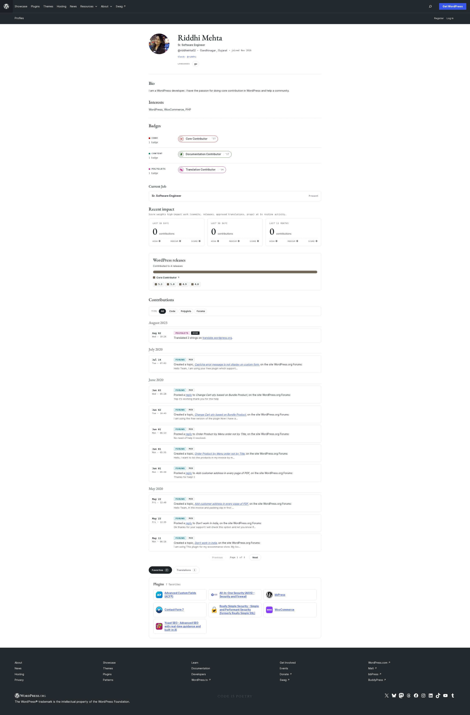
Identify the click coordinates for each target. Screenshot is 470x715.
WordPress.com (379, 662)
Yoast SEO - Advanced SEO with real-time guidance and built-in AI (182, 626)
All (162, 311)
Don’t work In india (206, 542)
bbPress (280, 594)
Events (284, 668)
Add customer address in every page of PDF (221, 503)
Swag (285, 679)
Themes (108, 668)
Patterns (108, 679)
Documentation (200, 668)
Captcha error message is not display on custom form (227, 364)
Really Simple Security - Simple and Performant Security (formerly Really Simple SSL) (239, 610)
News (18, 668)
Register (439, 18)
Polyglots (186, 311)
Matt (372, 668)
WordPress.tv (201, 679)
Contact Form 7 (174, 609)
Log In (450, 18)
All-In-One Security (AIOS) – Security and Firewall (237, 594)
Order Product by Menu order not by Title (220, 453)
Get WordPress (453, 6)
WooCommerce (284, 609)
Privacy (19, 679)
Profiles (19, 18)
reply (189, 394)
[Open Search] (430, 6)
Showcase (109, 662)
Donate (286, 674)
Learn (194, 662)
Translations (186, 570)
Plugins (107, 674)
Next (255, 557)
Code (172, 311)
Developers (198, 674)
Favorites (159, 570)
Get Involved (288, 662)
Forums (201, 311)
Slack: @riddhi (187, 57)
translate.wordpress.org (217, 337)
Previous (217, 557)
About (18, 662)
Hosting (19, 674)
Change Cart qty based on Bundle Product (220, 414)
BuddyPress (377, 679)
